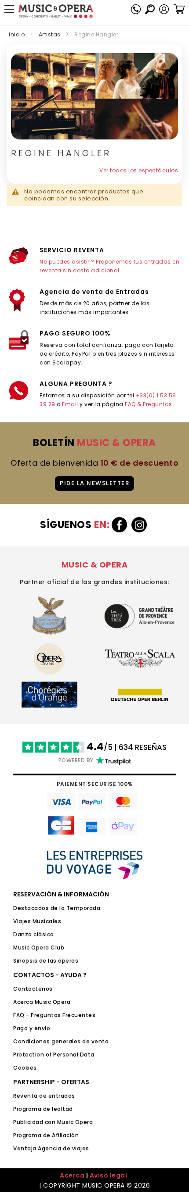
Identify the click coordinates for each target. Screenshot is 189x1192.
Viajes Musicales (37, 921)
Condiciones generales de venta (61, 1041)
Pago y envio (31, 1028)
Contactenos (33, 988)
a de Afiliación (58, 1135)
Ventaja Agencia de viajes (51, 1148)
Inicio (17, 34)
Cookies (25, 1067)
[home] (55, 11)
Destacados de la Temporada (56, 908)
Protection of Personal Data (53, 1054)
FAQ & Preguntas (148, 404)
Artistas (50, 34)
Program (25, 1135)
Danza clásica (33, 934)
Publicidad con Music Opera (53, 1122)
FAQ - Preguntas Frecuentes (54, 1015)
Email (70, 404)
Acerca (72, 1175)
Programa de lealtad (43, 1109)
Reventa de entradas (44, 1095)
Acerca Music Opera (41, 1002)
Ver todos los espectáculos (138, 170)
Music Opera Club (38, 947)
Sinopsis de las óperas (45, 960)
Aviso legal (108, 1175)
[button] (164, 9)
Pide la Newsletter (94, 483)
